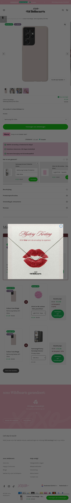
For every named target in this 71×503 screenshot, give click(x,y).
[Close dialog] (61, 226)
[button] (35, 251)
